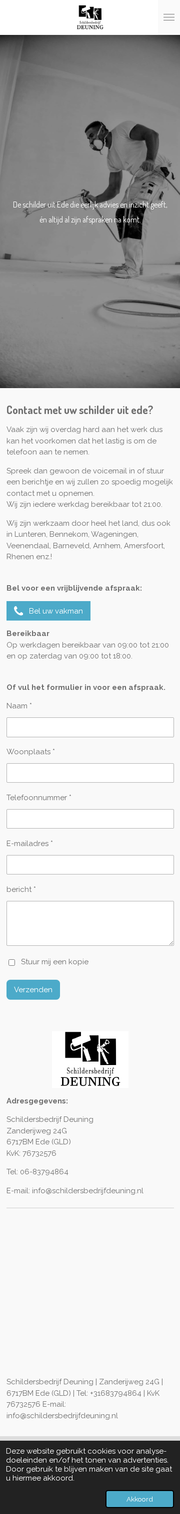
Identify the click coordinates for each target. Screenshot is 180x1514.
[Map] (90, 1294)
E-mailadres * (29, 843)
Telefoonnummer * (39, 797)
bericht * (21, 889)
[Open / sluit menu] (169, 17)
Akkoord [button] (139, 1499)
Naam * (19, 705)
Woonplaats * (30, 751)
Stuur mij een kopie (54, 962)
